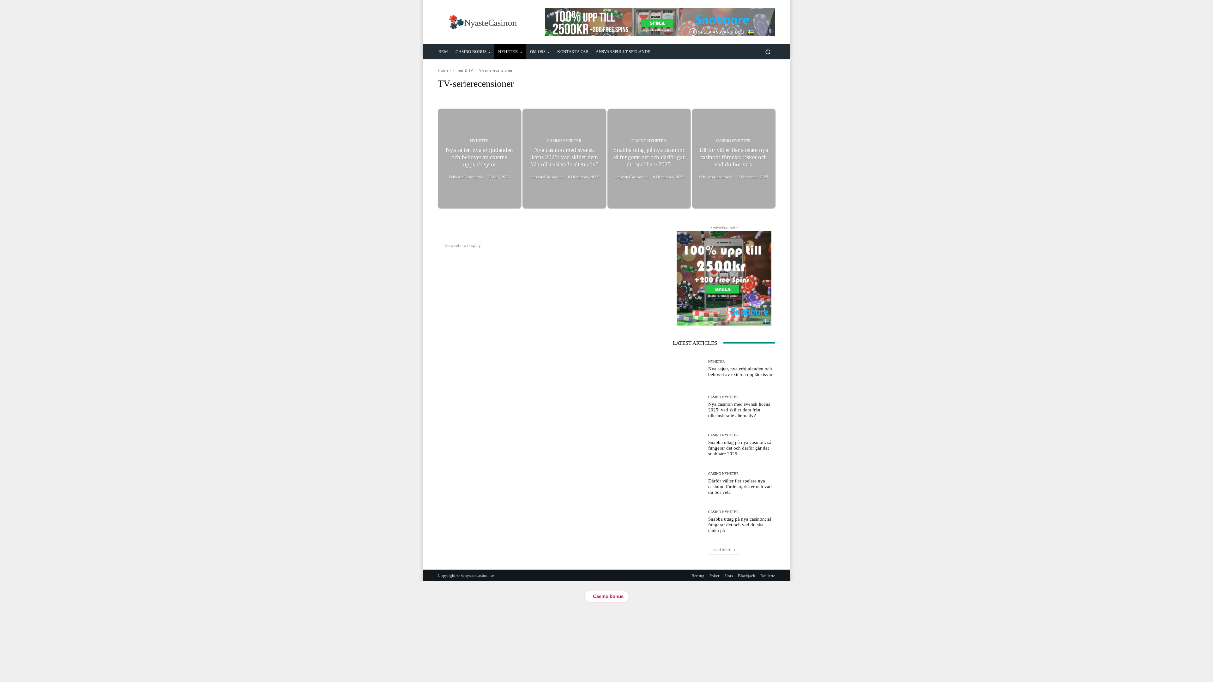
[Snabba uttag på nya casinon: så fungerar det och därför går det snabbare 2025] (649, 158)
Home (443, 70)
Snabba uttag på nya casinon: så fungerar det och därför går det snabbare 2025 (739, 448)
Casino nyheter (564, 141)
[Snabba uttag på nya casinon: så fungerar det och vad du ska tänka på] (688, 521)
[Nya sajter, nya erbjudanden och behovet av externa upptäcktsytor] (479, 158)
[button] (767, 52)
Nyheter (479, 141)
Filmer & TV (463, 70)
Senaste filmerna (454, 95)
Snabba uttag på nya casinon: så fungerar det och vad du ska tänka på (739, 525)
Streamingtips (485, 95)
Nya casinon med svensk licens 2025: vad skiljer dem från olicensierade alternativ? (739, 410)
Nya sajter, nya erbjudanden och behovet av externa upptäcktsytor (741, 371)
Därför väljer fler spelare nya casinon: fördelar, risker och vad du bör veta (740, 486)
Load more (721, 549)
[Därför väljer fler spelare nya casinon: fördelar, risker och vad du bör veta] (733, 158)
